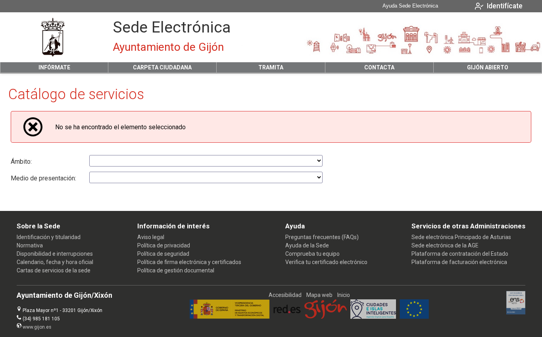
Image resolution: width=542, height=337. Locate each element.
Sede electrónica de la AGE (445, 245)
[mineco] (229, 317)
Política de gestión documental (175, 270)
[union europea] (414, 317)
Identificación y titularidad (49, 237)
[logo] (53, 37)
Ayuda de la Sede (307, 245)
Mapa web (319, 295)
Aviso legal (150, 237)
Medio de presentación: (43, 178)
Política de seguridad (163, 254)
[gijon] (325, 317)
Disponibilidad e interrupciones (55, 254)
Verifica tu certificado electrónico (326, 262)
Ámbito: (21, 161)
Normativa (30, 245)
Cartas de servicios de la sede (53, 270)
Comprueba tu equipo (312, 254)
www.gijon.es (37, 327)
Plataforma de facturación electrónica (459, 262)
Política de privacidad (163, 245)
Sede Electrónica (172, 27)
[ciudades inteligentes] (373, 317)
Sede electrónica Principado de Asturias (461, 237)
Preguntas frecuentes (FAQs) (322, 237)
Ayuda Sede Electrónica (410, 6)
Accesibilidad (285, 295)
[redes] (287, 317)
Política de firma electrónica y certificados (189, 262)
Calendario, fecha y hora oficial (55, 262)
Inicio (343, 295)
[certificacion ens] (516, 312)
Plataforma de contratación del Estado (459, 254)
